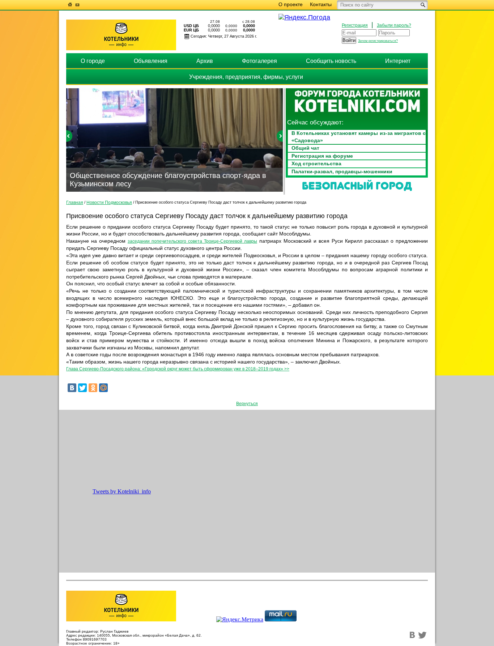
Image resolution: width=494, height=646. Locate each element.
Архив (204, 61)
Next (280, 136)
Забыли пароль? (394, 25)
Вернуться (247, 403)
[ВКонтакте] (72, 387)
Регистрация (355, 25)
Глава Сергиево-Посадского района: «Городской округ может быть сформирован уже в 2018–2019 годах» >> (177, 368)
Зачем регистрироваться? (378, 41)
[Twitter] (82, 387)
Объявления (150, 61)
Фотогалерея (259, 61)
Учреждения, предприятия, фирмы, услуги (246, 77)
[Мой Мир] (103, 387)
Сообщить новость (331, 61)
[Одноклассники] (93, 387)
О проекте (290, 4)
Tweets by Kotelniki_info (122, 491)
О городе (93, 61)
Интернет (397, 61)
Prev (69, 136)
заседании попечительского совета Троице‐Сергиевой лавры (192, 241)
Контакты (321, 4)
